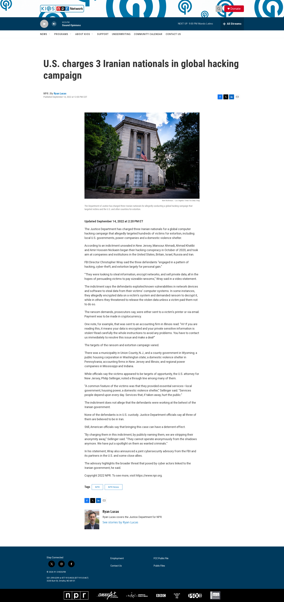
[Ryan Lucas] (91, 519)
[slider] (59, 23)
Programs (61, 34)
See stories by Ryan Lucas (120, 522)
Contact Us (173, 34)
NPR (97, 487)
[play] (44, 24)
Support (103, 34)
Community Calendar (148, 34)
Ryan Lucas (60, 93)
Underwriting (121, 34)
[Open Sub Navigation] (49, 34)
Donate (235, 8)
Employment (117, 558)
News (43, 34)
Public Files (159, 566)
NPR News (113, 487)
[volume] (54, 24)
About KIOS (82, 34)
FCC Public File (161, 558)
